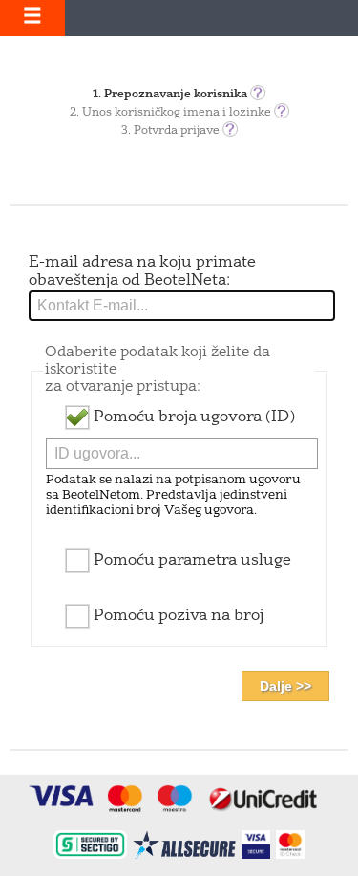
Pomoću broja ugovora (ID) (192, 417)
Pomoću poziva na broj (176, 616)
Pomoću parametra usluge (190, 560)
